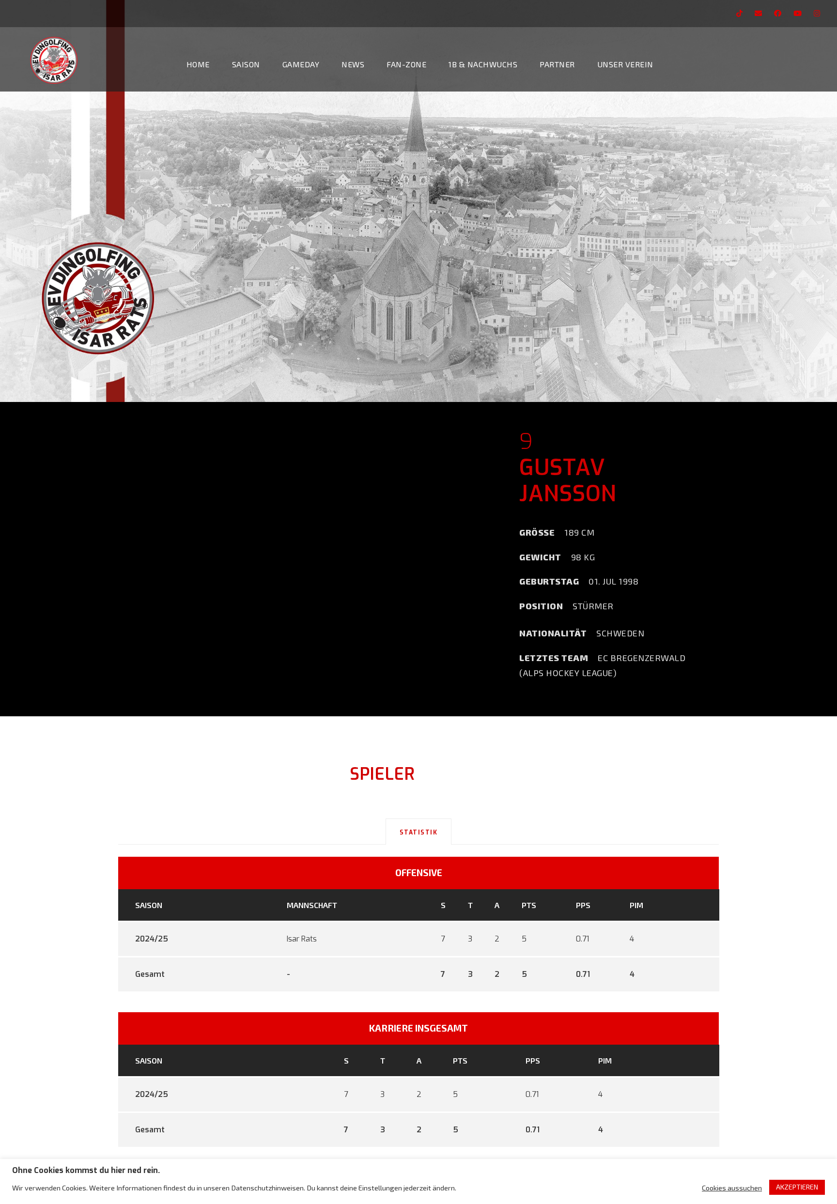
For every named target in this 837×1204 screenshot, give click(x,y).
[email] (758, 13)
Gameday (301, 64)
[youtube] (797, 13)
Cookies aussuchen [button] (732, 1187)
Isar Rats (302, 939)
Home (198, 64)
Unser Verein (625, 64)
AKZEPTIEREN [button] (797, 1187)
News (352, 64)
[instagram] (817, 13)
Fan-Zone (406, 64)
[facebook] (777, 13)
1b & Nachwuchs (483, 64)
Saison (246, 64)
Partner (557, 64)
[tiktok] (739, 13)
